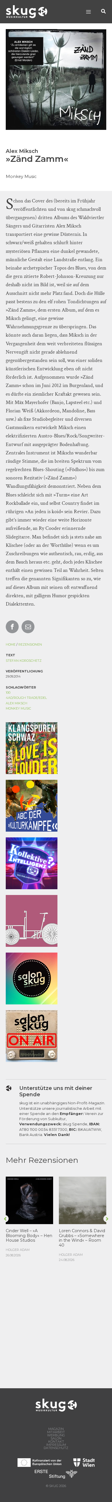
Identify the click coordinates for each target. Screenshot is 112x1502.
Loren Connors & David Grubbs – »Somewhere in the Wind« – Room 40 (82, 1238)
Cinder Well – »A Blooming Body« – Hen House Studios (29, 1235)
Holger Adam (18, 1250)
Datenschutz (56, 1448)
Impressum (56, 1444)
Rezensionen (30, 644)
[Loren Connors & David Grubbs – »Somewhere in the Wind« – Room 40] (82, 1199)
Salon (56, 1438)
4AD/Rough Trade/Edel (26, 698)
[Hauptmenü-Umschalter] (88, 11)
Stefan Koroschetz (24, 661)
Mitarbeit (56, 1432)
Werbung (56, 1435)
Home (11, 644)
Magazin (56, 1429)
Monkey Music (18, 708)
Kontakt (56, 1441)
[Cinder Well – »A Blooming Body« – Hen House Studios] (29, 1199)
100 (8, 693)
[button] (103, 12)
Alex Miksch (16, 703)
